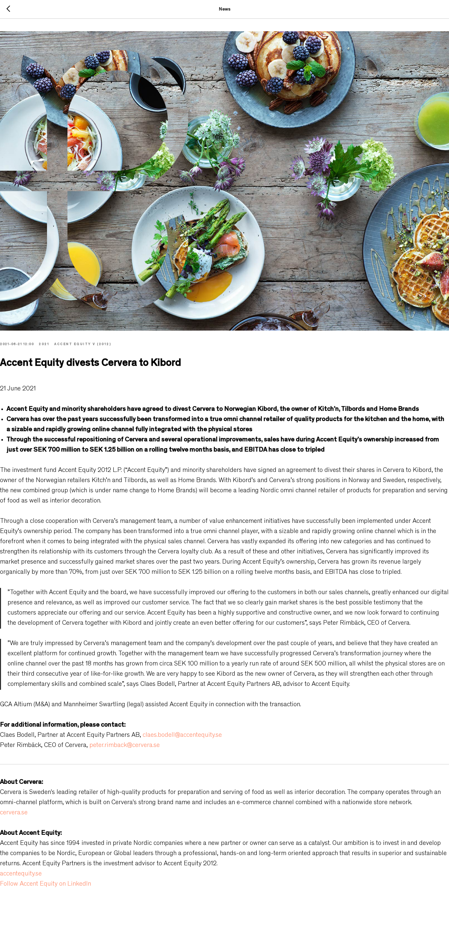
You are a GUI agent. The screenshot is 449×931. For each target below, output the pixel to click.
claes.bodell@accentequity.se (182, 735)
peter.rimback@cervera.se (124, 745)
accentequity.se (21, 874)
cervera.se (14, 813)
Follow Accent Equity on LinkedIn (45, 884)
